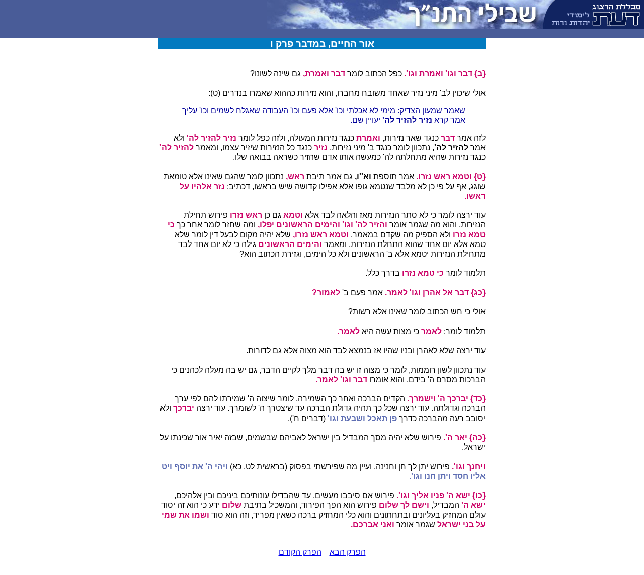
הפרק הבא (348, 552)
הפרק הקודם (300, 552)
